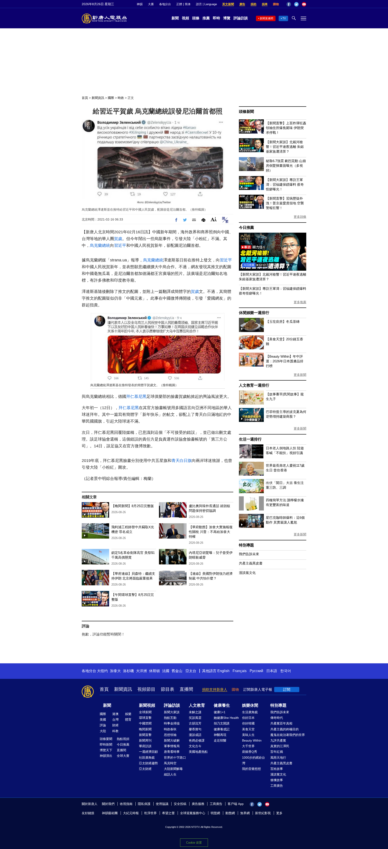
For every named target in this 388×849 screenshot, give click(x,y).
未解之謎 (195, 712)
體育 (128, 719)
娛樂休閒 (250, 705)
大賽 (151, 4)
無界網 (245, 813)
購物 (276, 4)
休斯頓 (154, 671)
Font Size (213, 219)
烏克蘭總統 (100, 245)
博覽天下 (106, 750)
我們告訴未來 (249, 554)
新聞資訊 (98, 98)
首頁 (85, 98)
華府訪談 (145, 746)
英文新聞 (228, 4)
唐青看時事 (172, 751)
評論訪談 (241, 18)
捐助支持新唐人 (214, 689)
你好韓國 (248, 723)
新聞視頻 (147, 705)
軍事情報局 (172, 746)
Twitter (296, 4)
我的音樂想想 (251, 769)
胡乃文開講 (221, 723)
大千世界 (248, 746)
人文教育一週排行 (254, 385)
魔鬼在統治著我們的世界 (287, 735)
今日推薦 (246, 227)
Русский (256, 671)
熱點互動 (170, 718)
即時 (216, 18)
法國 (165, 671)
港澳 (115, 714)
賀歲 (118, 238)
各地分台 (165, 4)
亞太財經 (145, 769)
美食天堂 (248, 729)
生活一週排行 (250, 439)
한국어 (285, 671)
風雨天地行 (278, 757)
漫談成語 (195, 735)
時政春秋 (170, 729)
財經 (115, 725)
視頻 (185, 18)
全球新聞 (145, 712)
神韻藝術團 (110, 813)
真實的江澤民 (279, 746)
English (223, 671)
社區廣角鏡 (147, 757)
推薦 (206, 18)
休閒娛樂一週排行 (254, 313)
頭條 (195, 18)
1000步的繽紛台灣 (253, 760)
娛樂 (128, 714)
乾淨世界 (150, 813)
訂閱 (286, 689)
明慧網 (215, 813)
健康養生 (222, 705)
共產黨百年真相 (281, 723)
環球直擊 (145, 718)
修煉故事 (276, 780)
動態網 (230, 813)
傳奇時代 (276, 718)
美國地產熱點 (198, 751)
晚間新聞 (145, 729)
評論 (103, 725)
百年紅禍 (276, 751)
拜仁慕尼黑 (136, 396)
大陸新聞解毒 (173, 769)
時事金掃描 (172, 723)
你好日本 (248, 718)
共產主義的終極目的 (284, 729)
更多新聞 (300, 375)
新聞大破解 (172, 740)
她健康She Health (226, 718)
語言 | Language (206, 4)
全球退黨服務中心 (192, 813)
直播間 (186, 689)
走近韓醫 (220, 740)
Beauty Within (252, 740)
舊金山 (177, 671)
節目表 (167, 689)
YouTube (304, 4)
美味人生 (248, 735)
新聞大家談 (172, 712)
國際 (111, 98)
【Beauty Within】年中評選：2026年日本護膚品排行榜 (284, 361)
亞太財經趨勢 (148, 763)
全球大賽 (123, 756)
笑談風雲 (195, 718)
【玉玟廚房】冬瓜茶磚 (283, 321)
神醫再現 (220, 735)
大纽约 (102, 671)
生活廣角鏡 (250, 712)
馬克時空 (170, 763)
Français (240, 671)
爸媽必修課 (197, 740)
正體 (179, 4)
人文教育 (197, 705)
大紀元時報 (131, 813)
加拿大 (115, 671)
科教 (115, 731)
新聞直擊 (145, 735)
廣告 (242, 4)
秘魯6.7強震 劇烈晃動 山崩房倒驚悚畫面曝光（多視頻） (286, 165)
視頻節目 (146, 689)
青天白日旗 (182, 460)
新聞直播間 (266, 18)
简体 (188, 4)
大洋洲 (141, 671)
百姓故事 (276, 769)
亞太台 (190, 671)
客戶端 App (236, 804)
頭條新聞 (246, 111)
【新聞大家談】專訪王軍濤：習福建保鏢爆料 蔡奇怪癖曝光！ (285, 184)
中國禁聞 (145, 723)
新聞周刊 (145, 740)
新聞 (175, 18)
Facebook (289, 4)
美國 (103, 719)
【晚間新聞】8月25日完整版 (132, 506)
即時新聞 (106, 744)
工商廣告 (276, 785)
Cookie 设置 (194, 842)
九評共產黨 (278, 740)
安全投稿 (180, 804)
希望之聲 (168, 813)
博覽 (226, 18)
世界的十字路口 (175, 757)
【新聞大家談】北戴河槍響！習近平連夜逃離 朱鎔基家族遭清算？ (285, 146)
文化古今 (195, 746)
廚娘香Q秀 (249, 751)
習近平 (120, 245)
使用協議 (162, 804)
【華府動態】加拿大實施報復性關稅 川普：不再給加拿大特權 (211, 531)
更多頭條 (300, 216)
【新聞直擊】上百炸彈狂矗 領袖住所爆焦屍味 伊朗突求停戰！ (286, 127)
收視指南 (126, 804)
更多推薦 (300, 302)
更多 (279, 813)
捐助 (253, 4)
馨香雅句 (195, 729)
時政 (121, 98)
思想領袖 (170, 735)
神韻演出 (106, 756)
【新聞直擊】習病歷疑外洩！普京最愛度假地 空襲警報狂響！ (285, 203)
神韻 (140, 4)
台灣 (115, 719)
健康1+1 (219, 712)
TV (284, 18)
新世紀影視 (263, 813)
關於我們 (108, 804)
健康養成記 (221, 729)
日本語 (271, 671)
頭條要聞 (106, 739)
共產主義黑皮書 (250, 563)
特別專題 (246, 545)
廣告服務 (198, 804)
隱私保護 (144, 804)
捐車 (265, 4)
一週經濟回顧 (148, 751)
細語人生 (170, 774)
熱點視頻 (123, 739)
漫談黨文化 (247, 573)
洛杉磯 (128, 671)
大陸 (103, 731)
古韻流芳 (195, 723)
